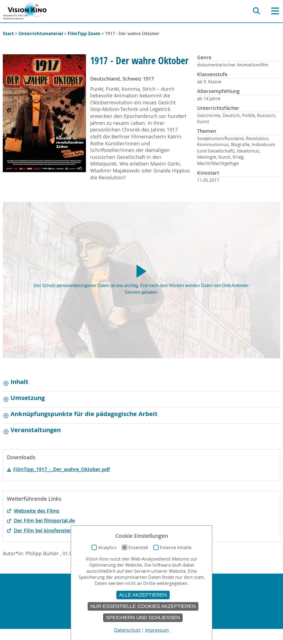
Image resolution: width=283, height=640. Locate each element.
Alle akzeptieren (143, 595)
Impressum (157, 630)
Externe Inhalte (176, 547)
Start (8, 33)
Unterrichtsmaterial (41, 33)
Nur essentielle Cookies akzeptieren (143, 606)
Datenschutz (127, 630)
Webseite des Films (36, 511)
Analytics (107, 547)
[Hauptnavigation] (275, 11)
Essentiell (138, 547)
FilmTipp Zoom (84, 33)
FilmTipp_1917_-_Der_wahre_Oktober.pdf (61, 469)
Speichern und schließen (143, 617)
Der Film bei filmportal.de (44, 520)
